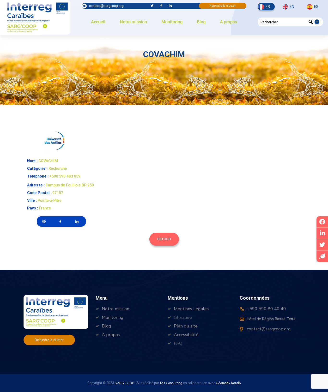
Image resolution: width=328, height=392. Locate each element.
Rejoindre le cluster (223, 5)
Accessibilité (186, 335)
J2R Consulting (171, 383)
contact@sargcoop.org (106, 6)
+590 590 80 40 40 (266, 309)
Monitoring (171, 21)
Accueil (98, 21)
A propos (228, 21)
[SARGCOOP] (37, 16)
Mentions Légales (191, 309)
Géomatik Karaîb (228, 383)
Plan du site (186, 326)
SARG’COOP (124, 383)
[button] (164, 239)
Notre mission (133, 21)
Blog (201, 21)
